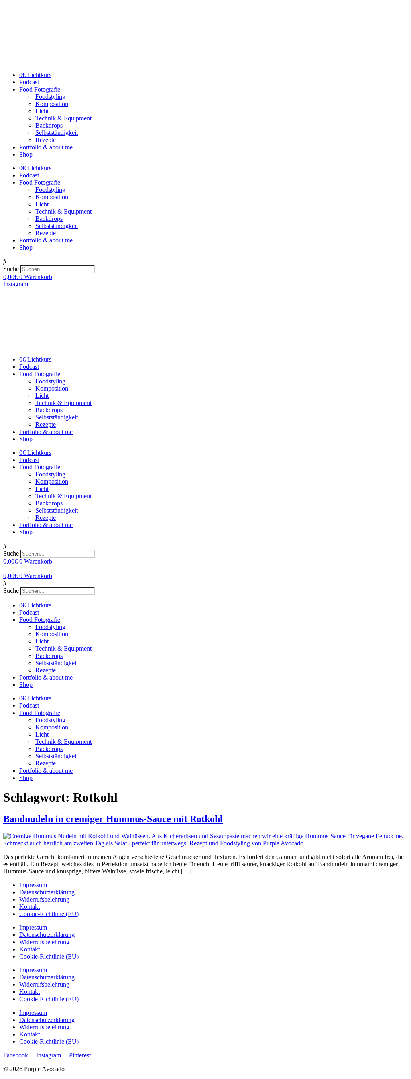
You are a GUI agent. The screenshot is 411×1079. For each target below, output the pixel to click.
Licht (42, 111)
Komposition (51, 103)
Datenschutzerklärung (47, 892)
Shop (26, 154)
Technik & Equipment (63, 118)
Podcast (29, 82)
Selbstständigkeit (56, 132)
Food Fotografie (39, 89)
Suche (11, 268)
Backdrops (49, 125)
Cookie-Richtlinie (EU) (49, 913)
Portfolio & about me (46, 147)
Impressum (33, 885)
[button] (205, 261)
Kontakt (29, 906)
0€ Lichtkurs (35, 74)
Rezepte (45, 139)
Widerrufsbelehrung (44, 899)
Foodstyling (50, 96)
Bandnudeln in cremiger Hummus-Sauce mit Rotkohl (113, 819)
